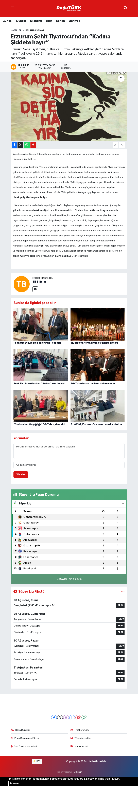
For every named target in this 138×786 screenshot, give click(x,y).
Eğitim (60, 20)
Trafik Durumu (81, 730)
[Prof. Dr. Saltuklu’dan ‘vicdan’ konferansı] (40, 365)
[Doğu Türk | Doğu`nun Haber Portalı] (68, 8)
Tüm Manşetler (82, 738)
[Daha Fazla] (33, 145)
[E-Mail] (35, 289)
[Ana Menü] (12, 8)
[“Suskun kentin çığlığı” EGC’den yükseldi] (40, 405)
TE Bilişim (77, 772)
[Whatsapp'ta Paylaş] (27, 145)
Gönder (21, 474)
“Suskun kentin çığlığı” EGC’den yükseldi (39, 424)
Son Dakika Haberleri (25, 746)
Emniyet (74, 20)
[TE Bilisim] (21, 284)
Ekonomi (36, 20)
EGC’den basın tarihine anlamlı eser (93, 383)
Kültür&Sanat (34, 30)
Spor (49, 20)
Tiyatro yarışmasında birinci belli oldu (94, 342)
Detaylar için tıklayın (69, 579)
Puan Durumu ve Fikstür (27, 738)
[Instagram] (66, 717)
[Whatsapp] (84, 717)
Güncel (7, 20)
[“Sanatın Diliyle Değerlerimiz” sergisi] (40, 324)
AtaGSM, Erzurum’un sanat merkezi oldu (96, 424)
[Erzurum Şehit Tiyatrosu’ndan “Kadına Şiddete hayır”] (69, 106)
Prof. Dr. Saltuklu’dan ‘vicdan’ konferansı (39, 383)
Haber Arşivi (81, 746)
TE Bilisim (39, 281)
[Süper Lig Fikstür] (123, 591)
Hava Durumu (22, 730)
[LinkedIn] (72, 717)
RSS (38, 761)
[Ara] (125, 8)
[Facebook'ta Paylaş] (14, 145)
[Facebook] (54, 717)
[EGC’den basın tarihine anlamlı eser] (98, 365)
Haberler (16, 30)
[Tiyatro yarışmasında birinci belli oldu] (98, 324)
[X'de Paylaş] (20, 145)
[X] (60, 717)
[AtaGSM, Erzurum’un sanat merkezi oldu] (98, 405)
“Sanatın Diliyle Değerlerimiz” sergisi (37, 342)
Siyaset (21, 20)
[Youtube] (78, 717)
